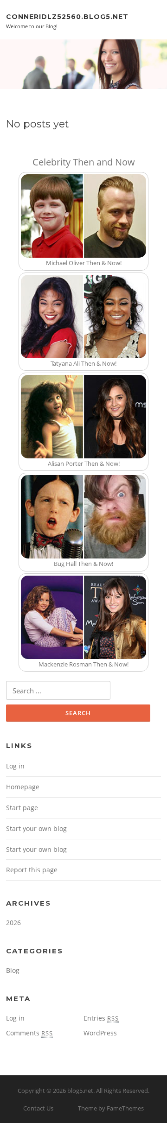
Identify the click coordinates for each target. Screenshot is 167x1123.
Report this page (32, 869)
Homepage (22, 786)
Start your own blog (36, 828)
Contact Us (38, 1108)
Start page (22, 807)
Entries (101, 1018)
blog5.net (80, 1090)
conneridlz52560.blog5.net (67, 16)
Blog (12, 970)
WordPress (100, 1032)
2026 (13, 922)
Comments (29, 1032)
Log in (15, 765)
